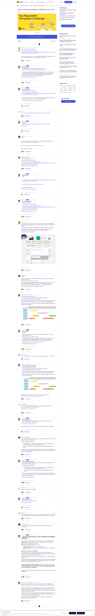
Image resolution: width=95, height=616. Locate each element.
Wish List (52, 2)
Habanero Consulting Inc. (25, 437)
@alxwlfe (32, 546)
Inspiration (30, 5)
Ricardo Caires (23, 222)
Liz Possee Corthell (24, 156)
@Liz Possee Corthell (32, 211)
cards (74, 90)
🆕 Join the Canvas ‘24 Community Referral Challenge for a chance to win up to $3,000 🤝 (68, 72)
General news (62, 47)
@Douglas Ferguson (28, 502)
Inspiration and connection (64, 74)
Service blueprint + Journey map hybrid (28, 408)
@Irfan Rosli (34, 343)
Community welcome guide (64, 38)
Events (48, 2)
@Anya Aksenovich (28, 426)
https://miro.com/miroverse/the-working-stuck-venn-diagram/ (32, 145)
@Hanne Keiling (25, 303)
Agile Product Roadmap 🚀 (41, 587)
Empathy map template (31, 439)
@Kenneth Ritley (40, 100)
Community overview (24, 5)
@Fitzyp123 (34, 189)
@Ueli (26, 125)
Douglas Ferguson (24, 487)
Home (18, 5)
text (61, 92)
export (69, 92)
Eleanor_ (22, 512)
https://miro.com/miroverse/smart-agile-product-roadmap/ (36, 69)
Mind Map (65, 92)
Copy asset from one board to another (67, 17)
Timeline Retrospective (28, 489)
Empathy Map (24, 526)
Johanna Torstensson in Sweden (27, 294)
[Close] (93, 613)
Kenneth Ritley (23, 47)
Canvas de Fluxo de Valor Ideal (27, 224)
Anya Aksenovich (24, 404)
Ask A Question (68, 101)
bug (64, 85)
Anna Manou (23, 354)
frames (74, 85)
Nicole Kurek (23, 65)
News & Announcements (40, 2)
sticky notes (70, 87)
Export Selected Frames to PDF (66, 19)
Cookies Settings (64, 613)
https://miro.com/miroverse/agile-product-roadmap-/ (30, 299)
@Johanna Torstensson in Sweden (37, 547)
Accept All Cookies (80, 613)
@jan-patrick (34, 77)
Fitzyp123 (23, 136)
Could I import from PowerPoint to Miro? (68, 15)
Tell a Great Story (35, 514)
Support (61, 90)
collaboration (68, 85)
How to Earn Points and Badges (68, 25)
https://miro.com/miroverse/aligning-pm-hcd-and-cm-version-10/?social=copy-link (35, 112)
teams (74, 87)
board (61, 85)
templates (64, 87)
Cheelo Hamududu (24, 523)
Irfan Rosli (23, 275)
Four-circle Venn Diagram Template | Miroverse (29, 280)
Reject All (72, 613)
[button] (68, 2)
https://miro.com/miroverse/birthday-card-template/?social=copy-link (42, 356)
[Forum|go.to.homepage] (23, 2)
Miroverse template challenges (39, 5)
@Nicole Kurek (31, 296)
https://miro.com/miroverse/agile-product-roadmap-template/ (32, 396)
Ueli (21, 111)
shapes (65, 90)
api (60, 87)
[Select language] (63, 2)
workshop (70, 90)
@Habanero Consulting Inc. (30, 477)
